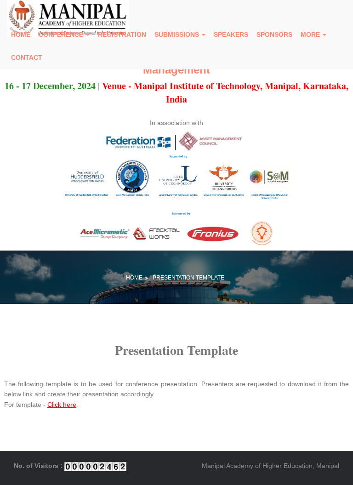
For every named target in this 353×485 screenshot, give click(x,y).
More (311, 34)
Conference (62, 34)
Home (20, 34)
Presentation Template (188, 277)
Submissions (177, 34)
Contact (26, 57)
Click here (61, 404)
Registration (122, 34)
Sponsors (274, 34)
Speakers (231, 34)
